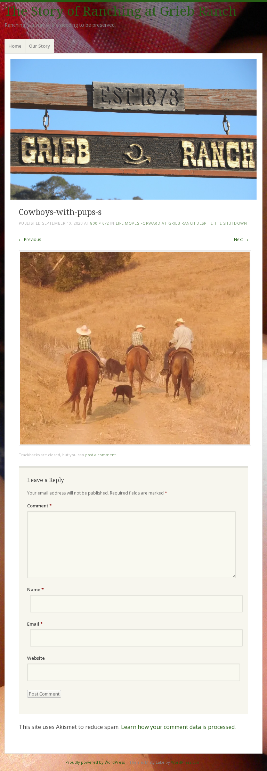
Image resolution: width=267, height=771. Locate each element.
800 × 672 (99, 223)
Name (35, 589)
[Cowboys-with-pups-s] (135, 444)
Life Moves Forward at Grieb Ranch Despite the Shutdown (181, 223)
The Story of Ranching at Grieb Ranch (121, 11)
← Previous (30, 239)
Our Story (39, 46)
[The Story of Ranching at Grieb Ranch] (133, 129)
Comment (39, 506)
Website (36, 658)
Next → (241, 239)
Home (15, 46)
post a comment (100, 454)
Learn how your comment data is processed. (178, 727)
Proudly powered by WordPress (95, 762)
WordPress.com (186, 762)
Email (35, 624)
